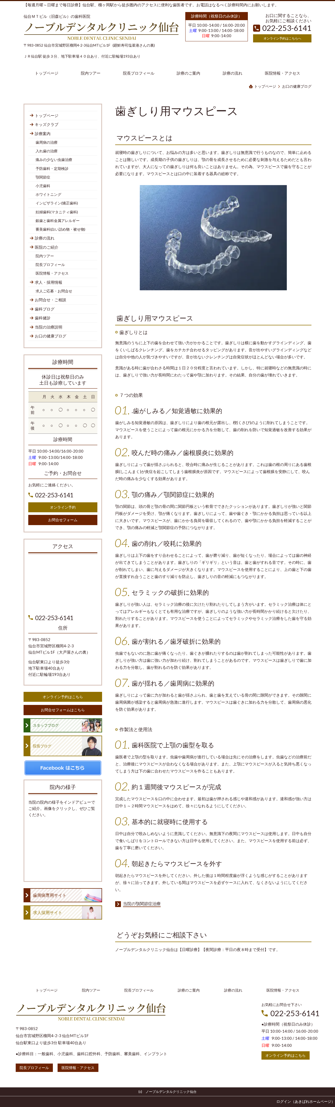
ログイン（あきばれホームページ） (305, 1101)
